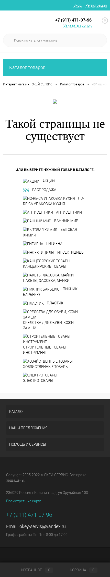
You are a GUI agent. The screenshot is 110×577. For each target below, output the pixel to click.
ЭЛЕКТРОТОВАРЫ (38, 381)
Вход (77, 5)
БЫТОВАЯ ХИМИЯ (50, 232)
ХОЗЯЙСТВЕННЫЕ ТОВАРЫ (46, 367)
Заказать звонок (77, 25)
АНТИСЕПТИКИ (69, 212)
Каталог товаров (27, 67)
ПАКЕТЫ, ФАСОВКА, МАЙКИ (46, 280)
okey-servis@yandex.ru (42, 526)
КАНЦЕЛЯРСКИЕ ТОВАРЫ (44, 266)
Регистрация (96, 5)
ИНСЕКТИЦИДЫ (70, 252)
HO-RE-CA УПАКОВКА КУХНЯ (53, 201)
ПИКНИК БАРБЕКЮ (50, 292)
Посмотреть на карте (23, 501)
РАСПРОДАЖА (44, 190)
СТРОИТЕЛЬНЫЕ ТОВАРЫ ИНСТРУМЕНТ (44, 350)
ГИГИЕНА (54, 244)
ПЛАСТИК (55, 303)
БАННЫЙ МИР (66, 221)
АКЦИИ (48, 181)
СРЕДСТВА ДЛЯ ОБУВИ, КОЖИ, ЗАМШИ (48, 325)
